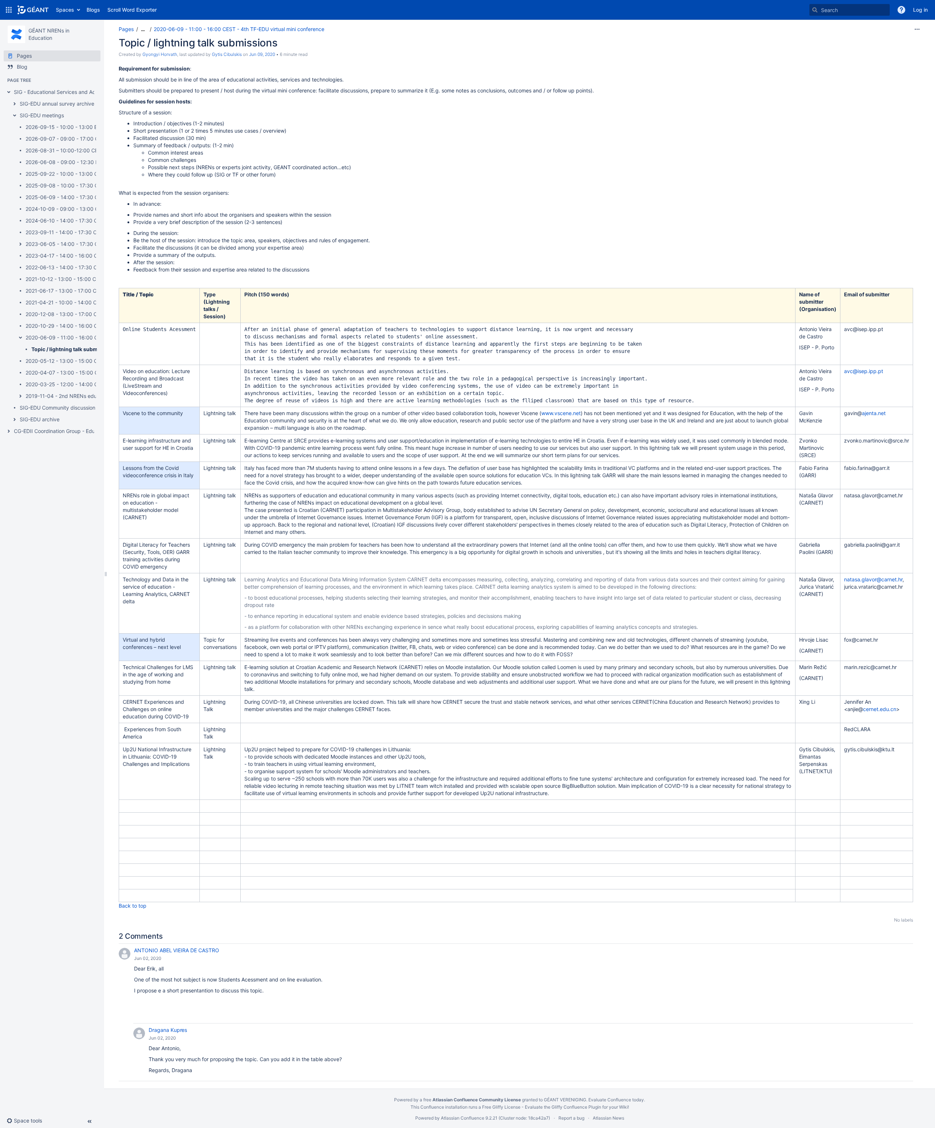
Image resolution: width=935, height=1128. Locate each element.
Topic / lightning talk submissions (73, 349)
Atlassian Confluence (462, 1118)
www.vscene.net (561, 413)
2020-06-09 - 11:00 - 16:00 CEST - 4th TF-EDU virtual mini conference (239, 29)
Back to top (132, 906)
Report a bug (571, 1118)
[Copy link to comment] (167, 958)
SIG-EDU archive (40, 419)
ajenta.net (874, 413)
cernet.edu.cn (879, 709)
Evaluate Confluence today (616, 1099)
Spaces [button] (65, 10)
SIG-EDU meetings (42, 115)
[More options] (917, 29)
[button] (9, 10)
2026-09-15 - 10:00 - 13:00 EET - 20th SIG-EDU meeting (94, 127)
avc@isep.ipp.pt (863, 371)
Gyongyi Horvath (159, 54)
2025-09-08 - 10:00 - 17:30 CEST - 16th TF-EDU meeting (95, 185)
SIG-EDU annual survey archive (57, 103)
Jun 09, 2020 (262, 54)
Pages (126, 29)
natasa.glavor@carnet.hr (873, 579)
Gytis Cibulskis (227, 54)
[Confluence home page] (33, 10)
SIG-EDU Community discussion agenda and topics (81, 408)
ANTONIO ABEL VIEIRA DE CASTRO (176, 950)
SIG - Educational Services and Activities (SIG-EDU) (75, 92)
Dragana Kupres (168, 1030)
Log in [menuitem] (920, 10)
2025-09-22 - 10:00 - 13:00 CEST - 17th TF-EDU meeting (95, 174)
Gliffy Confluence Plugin (576, 1107)
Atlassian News (608, 1118)
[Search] (815, 10)
